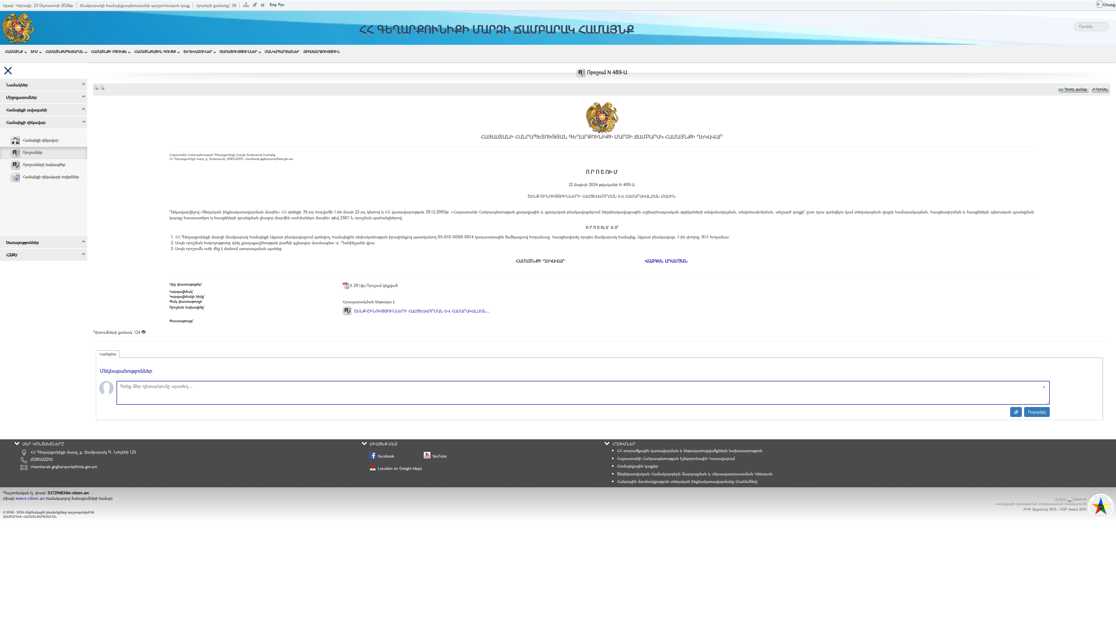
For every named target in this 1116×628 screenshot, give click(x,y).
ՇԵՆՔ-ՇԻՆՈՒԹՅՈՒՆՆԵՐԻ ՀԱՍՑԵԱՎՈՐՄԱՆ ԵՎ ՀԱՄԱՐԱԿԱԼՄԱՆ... (421, 311)
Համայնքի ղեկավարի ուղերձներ (51, 176)
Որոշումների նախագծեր (44, 164)
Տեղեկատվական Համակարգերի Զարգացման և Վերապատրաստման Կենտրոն (694, 474)
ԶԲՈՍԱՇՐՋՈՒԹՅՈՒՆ (321, 51)
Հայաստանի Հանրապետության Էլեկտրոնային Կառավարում (676, 458)
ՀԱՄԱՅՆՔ (14, 51)
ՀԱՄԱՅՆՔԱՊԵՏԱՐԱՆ (64, 51)
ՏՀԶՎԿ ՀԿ (1079, 499)
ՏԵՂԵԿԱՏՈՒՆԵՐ (197, 51)
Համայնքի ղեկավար (40, 140)
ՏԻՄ (34, 51)
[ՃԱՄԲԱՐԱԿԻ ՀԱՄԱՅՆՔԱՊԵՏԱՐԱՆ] (17, 27)
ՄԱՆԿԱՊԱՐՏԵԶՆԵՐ (282, 51)
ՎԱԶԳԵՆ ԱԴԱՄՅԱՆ (666, 261)
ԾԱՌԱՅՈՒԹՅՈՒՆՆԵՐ (238, 51)
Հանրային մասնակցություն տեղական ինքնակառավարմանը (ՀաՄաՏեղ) (687, 481)
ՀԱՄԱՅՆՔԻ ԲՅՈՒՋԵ (109, 51)
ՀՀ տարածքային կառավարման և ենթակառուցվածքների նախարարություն (689, 450)
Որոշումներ (32, 152)
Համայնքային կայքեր (637, 466)
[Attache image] (1016, 412)
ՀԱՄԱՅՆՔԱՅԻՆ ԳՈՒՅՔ (155, 51)
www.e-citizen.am (30, 498)
